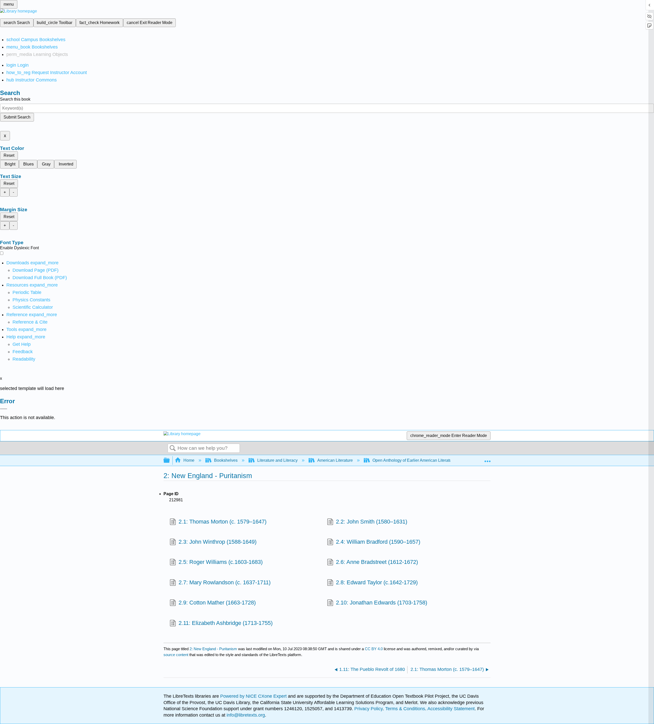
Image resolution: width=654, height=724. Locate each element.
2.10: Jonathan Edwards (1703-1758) (381, 602)
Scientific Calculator (33, 307)
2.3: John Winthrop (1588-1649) (217, 542)
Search (173, 448)
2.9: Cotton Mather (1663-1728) (217, 602)
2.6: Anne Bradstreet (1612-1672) (377, 562)
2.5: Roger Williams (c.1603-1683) (221, 562)
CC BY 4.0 (374, 649)
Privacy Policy (368, 708)
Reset (9, 155)
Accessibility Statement (451, 708)
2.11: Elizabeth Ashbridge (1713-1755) (226, 623)
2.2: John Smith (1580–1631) (371, 521)
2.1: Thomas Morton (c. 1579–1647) (222, 521)
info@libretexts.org (245, 715)
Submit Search (17, 117)
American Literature (335, 460)
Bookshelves (226, 460)
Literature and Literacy (277, 460)
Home (188, 460)
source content (176, 654)
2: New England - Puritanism (213, 649)
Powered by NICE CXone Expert (254, 696)
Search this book (15, 99)
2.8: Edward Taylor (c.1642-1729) (377, 582)
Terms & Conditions (405, 708)
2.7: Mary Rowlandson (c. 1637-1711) (225, 582)
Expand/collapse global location (487, 459)
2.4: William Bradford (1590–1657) (378, 542)
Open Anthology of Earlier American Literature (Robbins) (423, 460)
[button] (23, 351)
